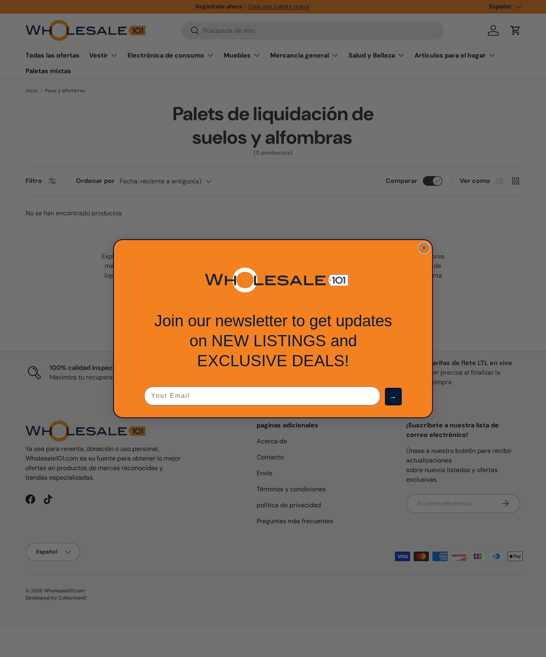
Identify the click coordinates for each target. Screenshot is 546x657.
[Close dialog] (424, 248)
